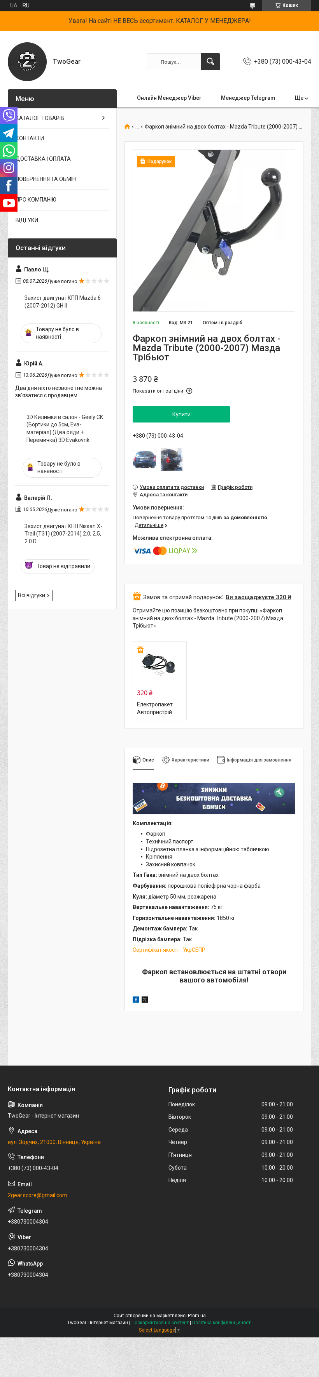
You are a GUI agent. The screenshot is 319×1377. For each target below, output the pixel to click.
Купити (181, 414)
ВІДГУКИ (27, 220)
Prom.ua (197, 1315)
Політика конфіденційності (222, 1322)
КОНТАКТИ (30, 138)
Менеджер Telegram (248, 98)
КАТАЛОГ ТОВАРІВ (40, 118)
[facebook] (136, 1001)
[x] (145, 1001)
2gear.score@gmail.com (37, 1195)
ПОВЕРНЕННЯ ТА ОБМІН (46, 179)
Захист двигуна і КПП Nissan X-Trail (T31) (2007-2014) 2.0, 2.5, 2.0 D (63, 533)
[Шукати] (210, 61)
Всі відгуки (31, 595)
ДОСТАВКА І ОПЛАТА (43, 159)
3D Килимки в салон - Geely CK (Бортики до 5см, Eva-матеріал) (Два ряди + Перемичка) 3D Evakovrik (64, 428)
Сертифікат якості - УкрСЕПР (169, 950)
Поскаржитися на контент (160, 1322)
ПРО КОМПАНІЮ (36, 199)
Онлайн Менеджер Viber (169, 98)
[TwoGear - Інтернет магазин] (27, 61)
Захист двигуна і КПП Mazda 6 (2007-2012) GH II (63, 302)
